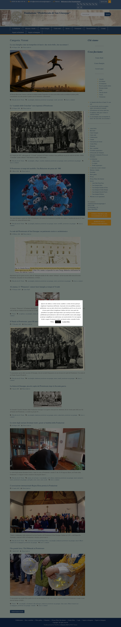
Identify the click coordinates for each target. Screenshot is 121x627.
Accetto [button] (58, 322)
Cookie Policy (66, 322)
